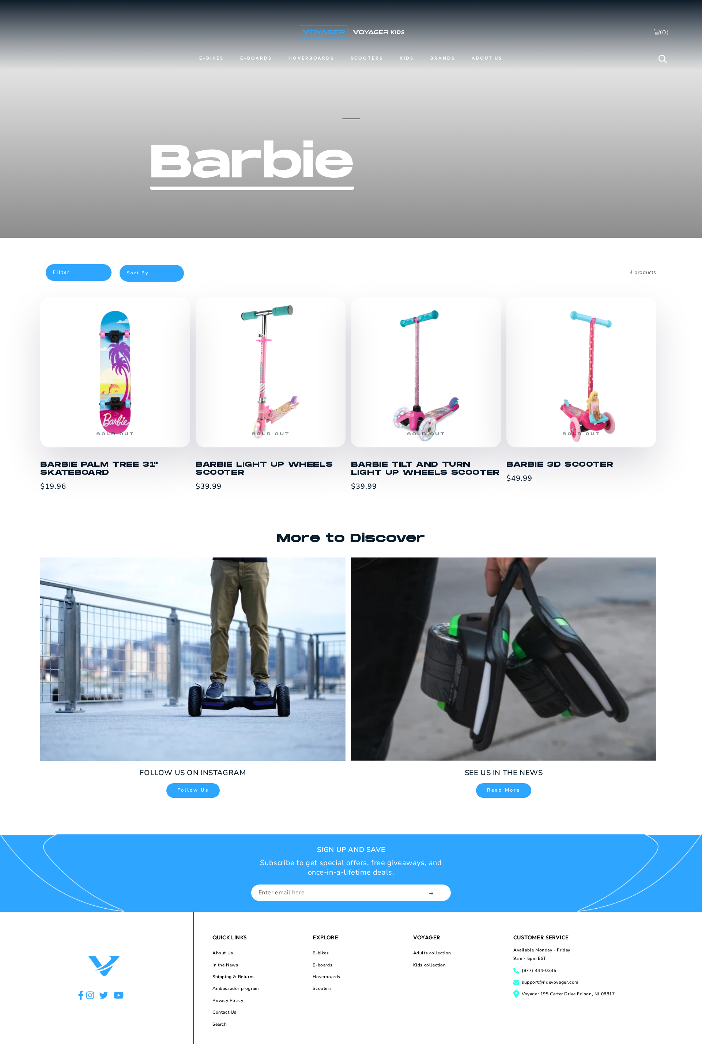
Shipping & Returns (233, 977)
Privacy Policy (227, 1000)
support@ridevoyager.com (550, 982)
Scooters (322, 988)
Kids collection (429, 965)
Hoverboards (326, 977)
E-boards (322, 965)
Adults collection (432, 953)
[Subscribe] (432, 894)
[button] (663, 59)
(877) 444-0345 (539, 970)
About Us (222, 953)
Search (219, 1024)
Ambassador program (235, 988)
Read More (503, 790)
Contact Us (224, 1012)
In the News (225, 965)
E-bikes (321, 953)
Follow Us (193, 790)
